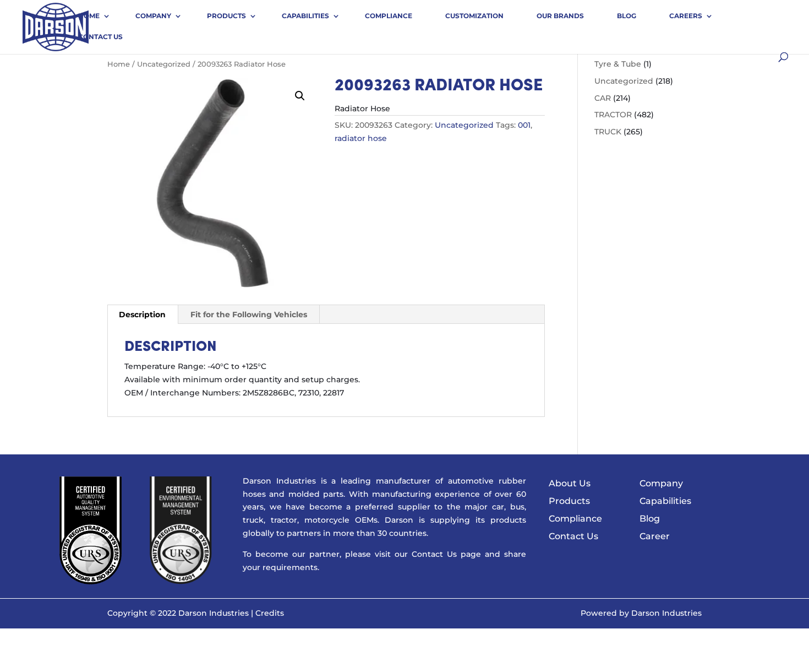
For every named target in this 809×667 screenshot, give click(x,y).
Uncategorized (163, 64)
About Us (570, 483)
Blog (626, 16)
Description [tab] (142, 314)
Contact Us (100, 36)
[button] (300, 96)
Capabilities (305, 16)
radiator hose (361, 138)
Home (89, 16)
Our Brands (560, 16)
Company (153, 16)
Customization (474, 16)
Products (226, 16)
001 (524, 125)
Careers (685, 16)
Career (654, 536)
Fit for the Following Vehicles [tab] (248, 314)
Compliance (388, 16)
